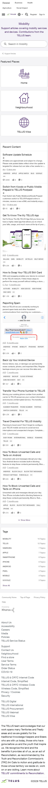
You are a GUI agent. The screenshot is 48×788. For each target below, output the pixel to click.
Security (5, 695)
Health (30, 3)
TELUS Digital (8, 701)
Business (18, 3)
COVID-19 (6, 671)
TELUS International (12, 705)
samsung (7, 548)
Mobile (6, 575)
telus (5, 543)
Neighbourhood (9, 653)
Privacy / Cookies (10, 692)
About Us (6, 622)
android (7, 566)
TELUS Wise (8, 716)
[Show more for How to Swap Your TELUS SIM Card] (13, 292)
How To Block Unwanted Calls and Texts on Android (21, 454)
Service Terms (8, 664)
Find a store (7, 657)
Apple (5, 552)
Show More (25, 520)
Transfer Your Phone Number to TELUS (24, 390)
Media (4, 633)
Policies (5, 637)
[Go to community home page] (11, 14)
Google (6, 580)
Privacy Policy (39, 597)
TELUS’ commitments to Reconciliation (22, 773)
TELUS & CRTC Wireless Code (18, 684)
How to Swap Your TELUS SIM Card (22, 272)
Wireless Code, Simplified (15, 688)
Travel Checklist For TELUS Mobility (22, 421)
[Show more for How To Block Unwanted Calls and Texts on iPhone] (11, 508)
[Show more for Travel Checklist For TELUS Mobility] (10, 441)
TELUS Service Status (13, 640)
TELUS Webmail (10, 712)
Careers (5, 629)
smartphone (9, 557)
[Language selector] (20, 14)
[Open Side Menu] (3, 14)
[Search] (26, 14)
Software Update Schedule (17, 154)
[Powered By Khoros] (24, 609)
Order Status (8, 668)
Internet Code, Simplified (14, 681)
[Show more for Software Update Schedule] (4, 176)
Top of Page (25, 597)
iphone (6, 562)
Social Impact (22, 8)
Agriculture (7, 8)
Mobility (7, 539)
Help (4, 602)
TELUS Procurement (12, 708)
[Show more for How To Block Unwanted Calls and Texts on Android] (31, 475)
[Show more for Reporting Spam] (4, 350)
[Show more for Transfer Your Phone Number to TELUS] (26, 410)
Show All (6, 585)
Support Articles (10, 54)
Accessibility (8, 626)
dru (4, 169)
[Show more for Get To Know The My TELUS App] (4, 262)
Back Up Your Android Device (19, 360)
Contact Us (7, 650)
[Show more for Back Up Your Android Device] (23, 379)
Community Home (9, 597)
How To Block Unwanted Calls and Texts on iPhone (21, 487)
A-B (4, 255)
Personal (6, 3)
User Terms (7, 660)
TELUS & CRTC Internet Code (17, 677)
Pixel (5, 571)
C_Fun (5, 285)
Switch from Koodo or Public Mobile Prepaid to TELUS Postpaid (22, 188)
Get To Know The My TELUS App (21, 215)
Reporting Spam (11, 303)
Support (5, 646)
